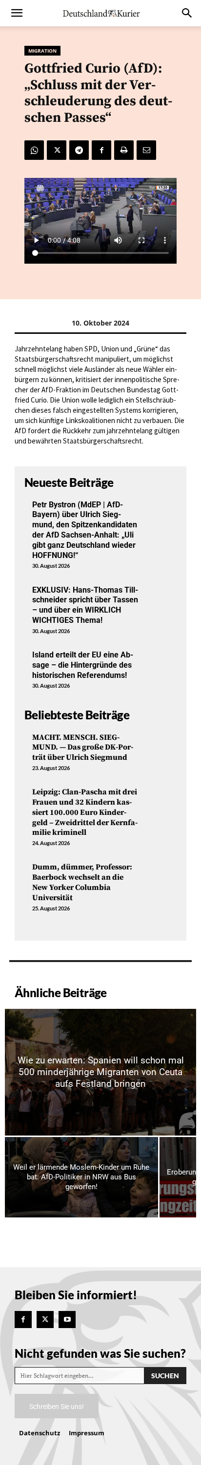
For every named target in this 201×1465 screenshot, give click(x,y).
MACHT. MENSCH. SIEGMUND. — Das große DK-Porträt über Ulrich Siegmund (82, 747)
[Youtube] (67, 1319)
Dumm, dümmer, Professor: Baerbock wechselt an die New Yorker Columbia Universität (82, 882)
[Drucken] (124, 150)
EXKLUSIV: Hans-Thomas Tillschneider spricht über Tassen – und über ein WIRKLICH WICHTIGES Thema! (85, 605)
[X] (56, 150)
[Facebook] (101, 150)
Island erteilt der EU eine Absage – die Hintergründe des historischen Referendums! (82, 665)
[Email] (146, 150)
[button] (16, 13)
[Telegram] (79, 150)
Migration (42, 50)
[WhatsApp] (34, 150)
